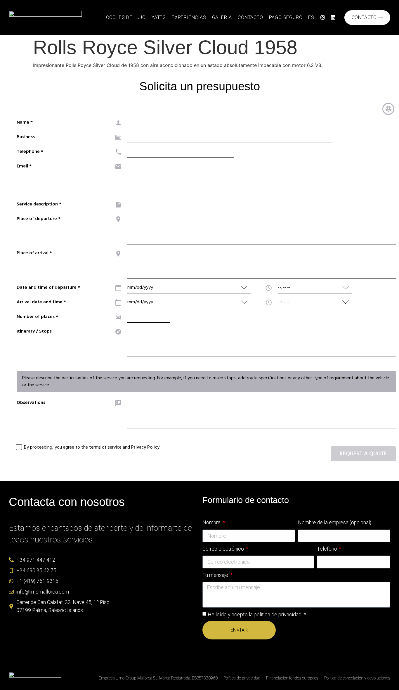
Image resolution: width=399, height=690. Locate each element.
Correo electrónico (223, 549)
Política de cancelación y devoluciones (357, 678)
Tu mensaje (215, 575)
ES (311, 17)
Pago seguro (286, 17)
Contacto (250, 17)
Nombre (212, 522)
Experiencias (189, 17)
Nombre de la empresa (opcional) (334, 522)
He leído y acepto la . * (257, 614)
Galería (222, 17)
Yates (159, 17)
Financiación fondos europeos (292, 678)
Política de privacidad (241, 678)
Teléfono (327, 549)
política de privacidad (277, 614)
